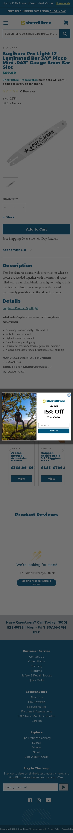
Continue (54, 431)
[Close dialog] (69, 394)
